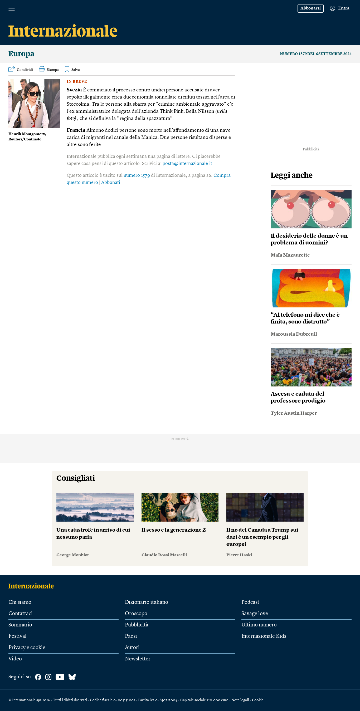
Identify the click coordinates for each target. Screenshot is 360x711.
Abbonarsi (310, 8)
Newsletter (137, 659)
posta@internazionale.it (187, 163)
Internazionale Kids (263, 636)
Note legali (240, 700)
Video (15, 659)
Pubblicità (136, 625)
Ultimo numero (259, 625)
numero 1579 (137, 175)
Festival (17, 636)
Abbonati (110, 182)
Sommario (20, 625)
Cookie (258, 700)
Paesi (131, 636)
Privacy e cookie (26, 647)
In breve (77, 82)
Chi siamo (19, 602)
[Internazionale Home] (32, 586)
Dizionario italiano (146, 602)
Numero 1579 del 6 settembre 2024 (316, 54)
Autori (132, 647)
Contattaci (20, 613)
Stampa (53, 70)
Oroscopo (136, 613)
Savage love (254, 613)
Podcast (250, 602)
